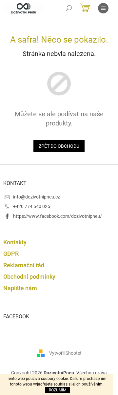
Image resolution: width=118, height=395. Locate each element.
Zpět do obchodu (59, 146)
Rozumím (57, 390)
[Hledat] (68, 8)
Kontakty (15, 242)
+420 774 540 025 (31, 206)
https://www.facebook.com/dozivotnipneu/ (57, 216)
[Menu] (103, 8)
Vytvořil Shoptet (65, 353)
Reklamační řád (23, 265)
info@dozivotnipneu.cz (36, 196)
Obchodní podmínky (29, 276)
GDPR (11, 253)
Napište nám (20, 288)
